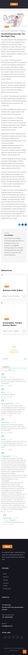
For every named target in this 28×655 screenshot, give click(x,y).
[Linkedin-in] (21, 637)
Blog (6, 26)
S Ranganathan (12, 520)
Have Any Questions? (8, 615)
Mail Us (4, 623)
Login (25, 358)
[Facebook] (22, 224)
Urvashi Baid (14, 30)
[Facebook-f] (9, 637)
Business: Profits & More (13, 290)
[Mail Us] (3, 620)
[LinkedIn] (25, 224)
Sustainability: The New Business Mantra (12, 324)
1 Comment (16, 331)
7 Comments (22, 30)
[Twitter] (19, 224)
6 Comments (16, 296)
